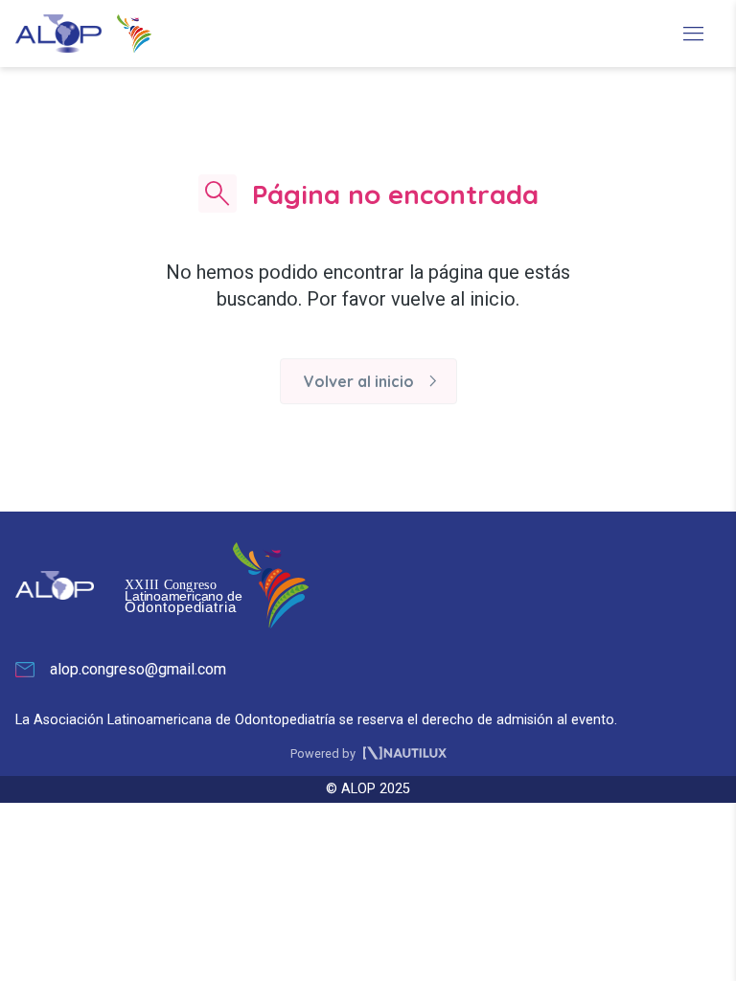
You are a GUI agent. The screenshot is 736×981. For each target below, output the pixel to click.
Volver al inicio (374, 381)
